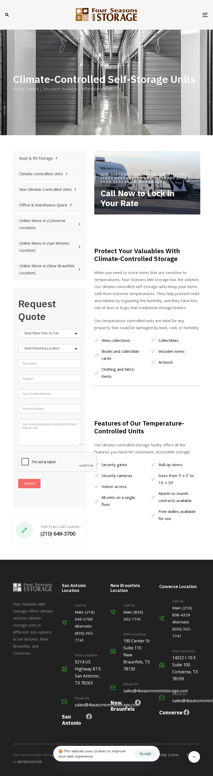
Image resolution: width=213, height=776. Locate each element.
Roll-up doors (170, 464)
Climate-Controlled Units (41, 173)
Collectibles (168, 340)
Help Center (169, 754)
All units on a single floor (118, 501)
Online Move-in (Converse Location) (42, 224)
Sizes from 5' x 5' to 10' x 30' (176, 479)
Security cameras (117, 475)
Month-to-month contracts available (175, 497)
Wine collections (116, 340)
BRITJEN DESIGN (30, 761)
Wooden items (171, 351)
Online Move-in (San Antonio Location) (44, 246)
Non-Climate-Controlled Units (45, 189)
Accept (145, 753)
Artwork (165, 362)
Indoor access (114, 486)
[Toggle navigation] (174, 15)
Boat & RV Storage (36, 158)
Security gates (114, 464)
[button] (7, 15)
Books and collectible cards (120, 355)
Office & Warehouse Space (43, 204)
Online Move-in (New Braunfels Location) (47, 269)
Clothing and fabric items (118, 373)
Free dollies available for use (177, 515)
